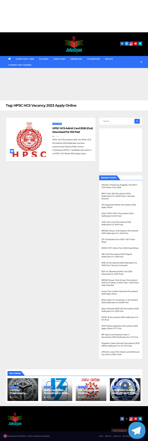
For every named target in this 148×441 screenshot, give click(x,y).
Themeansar (46, 436)
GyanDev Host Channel (20, 65)
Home (101, 436)
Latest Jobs (57, 123)
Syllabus (43, 59)
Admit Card (59, 59)
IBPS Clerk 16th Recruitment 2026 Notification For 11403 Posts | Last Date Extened (118, 196)
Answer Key (76, 59)
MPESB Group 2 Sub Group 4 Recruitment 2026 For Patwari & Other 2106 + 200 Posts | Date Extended (120, 282)
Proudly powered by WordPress (16, 436)
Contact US (117, 436)
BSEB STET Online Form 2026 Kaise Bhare (120, 248)
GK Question (93, 59)
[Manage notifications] (5, 436)
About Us (108, 436)
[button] (141, 62)
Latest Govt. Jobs (25, 59)
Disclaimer (126, 436)
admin (56, 136)
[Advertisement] (69, 16)
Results (109, 59)
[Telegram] (137, 430)
